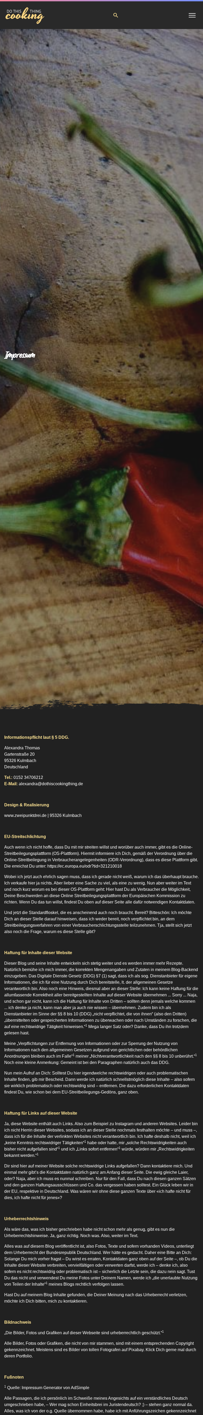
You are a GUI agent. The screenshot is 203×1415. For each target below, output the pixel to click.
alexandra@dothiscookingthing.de (51, 784)
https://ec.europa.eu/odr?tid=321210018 (84, 866)
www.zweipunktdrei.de (25, 815)
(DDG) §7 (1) (95, 976)
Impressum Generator (42, 1387)
